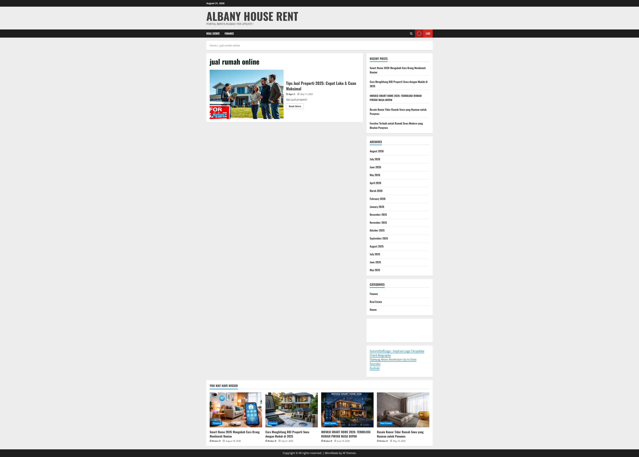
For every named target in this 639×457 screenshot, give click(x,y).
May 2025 (375, 270)
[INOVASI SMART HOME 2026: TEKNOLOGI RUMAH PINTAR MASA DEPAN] (347, 409)
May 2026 (375, 175)
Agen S (292, 94)
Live (428, 33)
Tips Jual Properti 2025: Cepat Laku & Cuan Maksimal (247, 94)
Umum (373, 310)
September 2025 (379, 238)
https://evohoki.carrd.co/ (385, 337)
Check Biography (380, 355)
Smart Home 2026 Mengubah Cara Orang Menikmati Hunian (235, 434)
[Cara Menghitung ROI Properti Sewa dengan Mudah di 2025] (291, 409)
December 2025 (378, 215)
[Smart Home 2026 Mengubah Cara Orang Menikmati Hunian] (236, 409)
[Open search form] (411, 33)
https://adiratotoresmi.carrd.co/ (390, 332)
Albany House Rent (252, 16)
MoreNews (331, 453)
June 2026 (375, 167)
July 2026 (375, 159)
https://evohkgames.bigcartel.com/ (392, 328)
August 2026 (377, 151)
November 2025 (378, 223)
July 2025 (375, 254)
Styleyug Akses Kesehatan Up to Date (393, 359)
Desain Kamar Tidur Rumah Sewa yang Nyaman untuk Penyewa (400, 434)
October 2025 (377, 230)
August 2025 (377, 246)
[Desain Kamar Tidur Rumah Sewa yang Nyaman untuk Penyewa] (403, 409)
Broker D (216, 441)
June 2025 (375, 262)
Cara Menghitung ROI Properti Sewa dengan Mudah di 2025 (287, 434)
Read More (296, 107)
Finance (229, 33)
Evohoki (391, 324)
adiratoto (420, 328)
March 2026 (376, 191)
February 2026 (378, 199)
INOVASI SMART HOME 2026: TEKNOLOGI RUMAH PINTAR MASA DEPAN (345, 434)
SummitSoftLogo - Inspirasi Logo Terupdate (397, 351)
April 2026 (375, 183)
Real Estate (213, 33)
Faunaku (375, 364)
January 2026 (377, 207)
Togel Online (377, 324)
